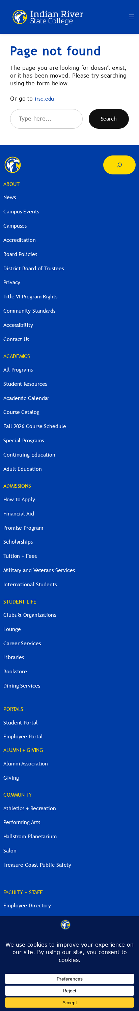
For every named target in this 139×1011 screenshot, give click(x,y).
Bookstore (15, 671)
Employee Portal (23, 736)
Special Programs (23, 440)
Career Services (22, 643)
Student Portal (20, 722)
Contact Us (16, 339)
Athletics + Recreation (29, 808)
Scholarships (18, 541)
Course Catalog (21, 412)
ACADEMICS (16, 356)
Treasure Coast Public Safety (37, 864)
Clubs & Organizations (29, 614)
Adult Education (22, 468)
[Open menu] (132, 17)
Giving (11, 777)
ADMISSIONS (17, 485)
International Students (30, 584)
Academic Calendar (26, 398)
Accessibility (18, 325)
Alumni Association (25, 763)
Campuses (15, 225)
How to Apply (19, 499)
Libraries (13, 657)
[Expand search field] (119, 164)
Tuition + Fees (20, 556)
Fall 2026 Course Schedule (34, 426)
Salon (10, 850)
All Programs (18, 369)
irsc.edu (44, 98)
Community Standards (29, 310)
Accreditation (19, 240)
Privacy (11, 282)
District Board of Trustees (33, 268)
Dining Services (21, 685)
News (9, 197)
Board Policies (20, 254)
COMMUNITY (17, 794)
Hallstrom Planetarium (30, 836)
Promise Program (23, 527)
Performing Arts (21, 822)
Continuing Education (29, 454)
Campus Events (21, 211)
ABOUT (11, 184)
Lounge (12, 629)
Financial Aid (18, 513)
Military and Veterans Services (39, 570)
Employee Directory (27, 905)
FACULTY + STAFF (23, 892)
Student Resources (25, 383)
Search (109, 118)
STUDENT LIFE (19, 601)
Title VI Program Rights (30, 296)
